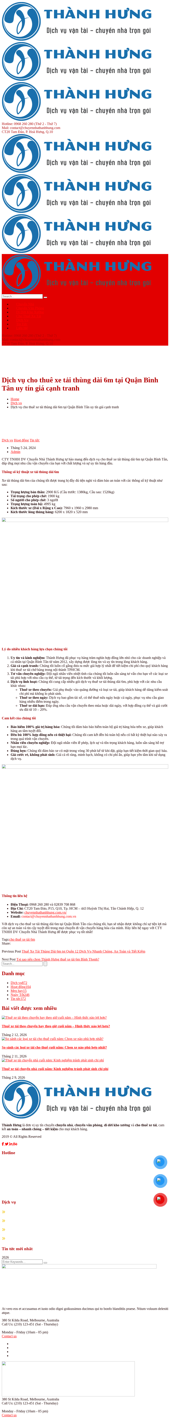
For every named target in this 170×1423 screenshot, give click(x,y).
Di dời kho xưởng (22, 1230)
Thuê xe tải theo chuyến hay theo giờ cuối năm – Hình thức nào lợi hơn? (56, 1026)
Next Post (8, 959)
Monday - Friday (13, 1332)
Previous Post (11, 951)
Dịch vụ (16, 403)
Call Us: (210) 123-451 (18, 1324)
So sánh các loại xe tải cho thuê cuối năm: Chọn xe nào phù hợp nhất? (54, 1047)
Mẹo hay (19, 991)
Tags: (5, 939)
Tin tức (35, 440)
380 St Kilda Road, (15, 1320)
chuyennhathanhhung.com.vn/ (45, 912)
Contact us (9, 1336)
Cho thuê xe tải (20, 1238)
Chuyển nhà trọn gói (24, 1212)
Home (15, 399)
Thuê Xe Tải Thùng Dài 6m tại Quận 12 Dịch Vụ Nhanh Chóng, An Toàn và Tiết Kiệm (83, 951)
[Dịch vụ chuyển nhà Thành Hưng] (79, 40)
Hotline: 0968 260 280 (17, 124)
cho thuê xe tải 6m (22, 939)
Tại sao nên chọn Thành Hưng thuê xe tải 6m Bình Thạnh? (57, 959)
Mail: (5, 128)
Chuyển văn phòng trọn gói (29, 1221)
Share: (6, 943)
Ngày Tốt (20, 995)
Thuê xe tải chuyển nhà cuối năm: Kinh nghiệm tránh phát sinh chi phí (55, 1069)
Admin (15, 452)
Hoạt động (21, 440)
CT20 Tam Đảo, (13, 132)
